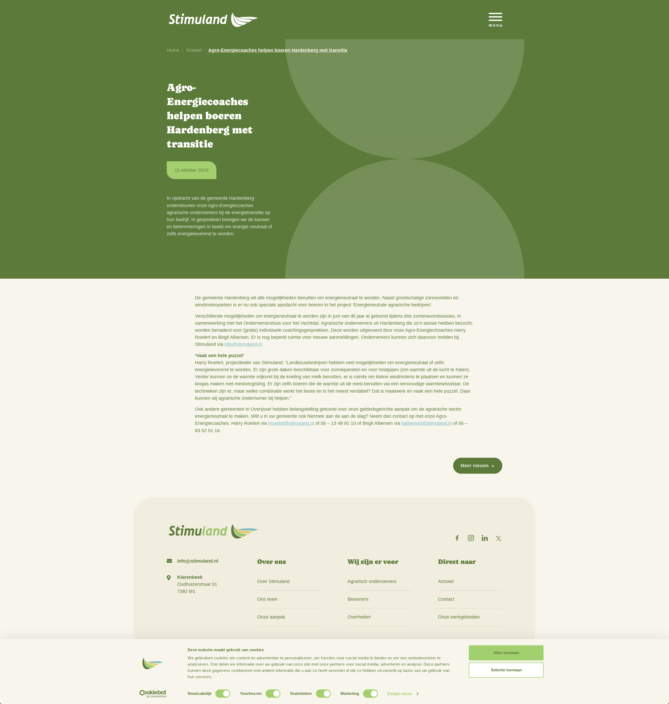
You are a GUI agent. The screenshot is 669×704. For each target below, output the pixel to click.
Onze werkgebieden (459, 617)
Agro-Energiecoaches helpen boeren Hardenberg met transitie (277, 50)
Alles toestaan (506, 652)
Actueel (194, 50)
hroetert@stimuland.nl (291, 423)
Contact (446, 599)
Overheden (359, 617)
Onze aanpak (271, 617)
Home (173, 50)
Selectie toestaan (506, 670)
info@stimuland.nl (243, 344)
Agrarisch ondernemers (372, 581)
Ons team (267, 599)
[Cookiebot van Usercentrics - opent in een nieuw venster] (153, 694)
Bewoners (358, 599)
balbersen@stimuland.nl (426, 423)
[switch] (273, 693)
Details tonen (400, 693)
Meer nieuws (474, 465)
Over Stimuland (273, 581)
